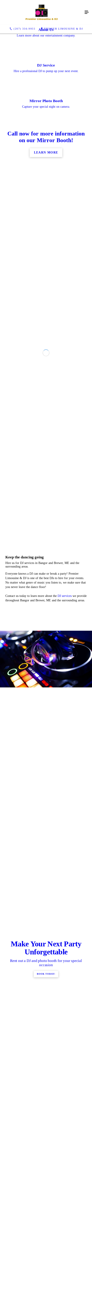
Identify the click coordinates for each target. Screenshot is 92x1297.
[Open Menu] (86, 12)
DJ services (65, 867)
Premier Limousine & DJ (63, 28)
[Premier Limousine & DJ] (41, 12)
